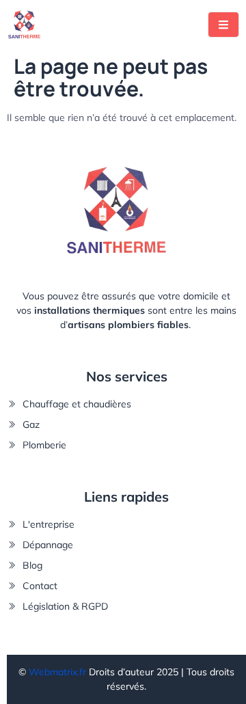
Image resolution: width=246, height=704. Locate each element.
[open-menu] (223, 25)
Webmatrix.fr (57, 672)
